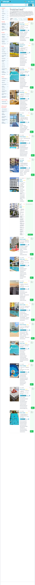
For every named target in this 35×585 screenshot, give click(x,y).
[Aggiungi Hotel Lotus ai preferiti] (28, 257)
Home (10, 8)
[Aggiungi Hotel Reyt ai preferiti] (28, 90)
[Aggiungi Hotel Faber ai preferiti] (28, 341)
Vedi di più (31, 40)
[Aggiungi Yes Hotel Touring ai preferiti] (29, 158)
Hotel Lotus (22, 259)
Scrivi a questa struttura (32, 23)
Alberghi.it (23, 11)
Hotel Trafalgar (23, 365)
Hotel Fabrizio (23, 136)
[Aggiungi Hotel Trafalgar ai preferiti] (28, 364)
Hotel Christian (23, 324)
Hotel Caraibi (22, 304)
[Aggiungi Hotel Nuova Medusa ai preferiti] (29, 43)
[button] (25, 1)
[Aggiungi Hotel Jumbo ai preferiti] (28, 411)
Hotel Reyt (22, 92)
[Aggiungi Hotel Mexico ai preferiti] (24, 178)
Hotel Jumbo (22, 412)
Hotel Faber (22, 343)
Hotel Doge (22, 24)
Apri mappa (30, 5)
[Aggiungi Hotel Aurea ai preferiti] (29, 387)
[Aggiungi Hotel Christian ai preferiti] (29, 323)
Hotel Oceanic (23, 239)
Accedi (32, 1)
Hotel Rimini (19, 8)
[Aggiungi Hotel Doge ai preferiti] (28, 22)
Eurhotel (21, 282)
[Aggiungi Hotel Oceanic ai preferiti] (28, 237)
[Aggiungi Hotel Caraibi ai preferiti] (29, 303)
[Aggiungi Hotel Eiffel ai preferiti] (24, 204)
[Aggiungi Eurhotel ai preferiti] (28, 281)
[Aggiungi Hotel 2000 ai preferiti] (28, 68)
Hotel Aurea (22, 389)
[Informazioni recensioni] (28, 30)
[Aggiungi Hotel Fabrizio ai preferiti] (29, 135)
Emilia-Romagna (14, 8)
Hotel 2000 (22, 69)
